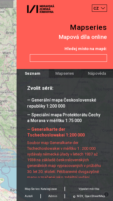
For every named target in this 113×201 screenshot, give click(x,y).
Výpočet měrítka (89, 188)
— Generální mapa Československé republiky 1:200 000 (61, 103)
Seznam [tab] (32, 73)
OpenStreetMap (95, 196)
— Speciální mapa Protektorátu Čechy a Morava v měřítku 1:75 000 (63, 117)
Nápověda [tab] (97, 73)
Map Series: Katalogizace (41, 188)
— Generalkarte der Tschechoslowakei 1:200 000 (56, 132)
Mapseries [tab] (64, 73)
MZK (80, 196)
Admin (52, 196)
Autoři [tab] (29, 196)
